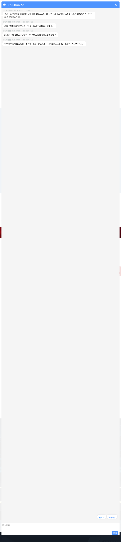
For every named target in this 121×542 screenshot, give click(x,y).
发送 (115, 533)
